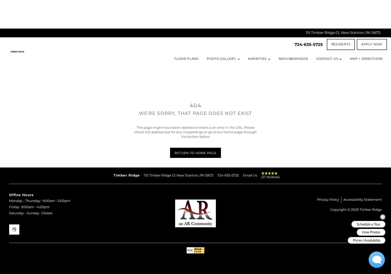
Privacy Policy (328, 199)
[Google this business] (14, 229)
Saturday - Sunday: (24, 213)
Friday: (14, 207)
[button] (341, 44)
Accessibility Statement (362, 199)
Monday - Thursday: (25, 201)
